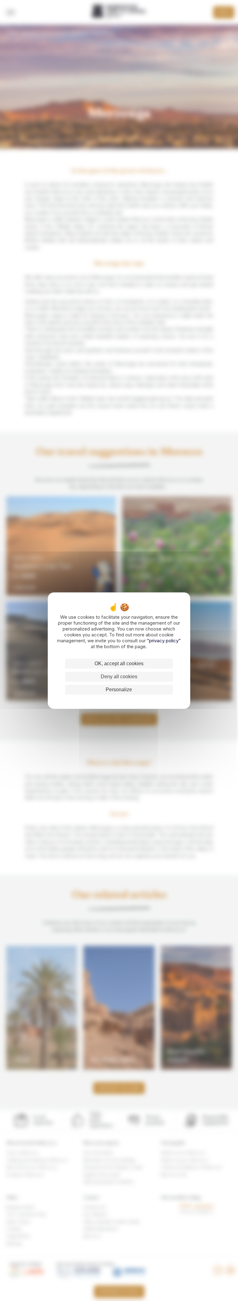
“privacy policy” (164, 641)
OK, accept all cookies (119, 663)
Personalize (119, 689)
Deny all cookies (119, 676)
